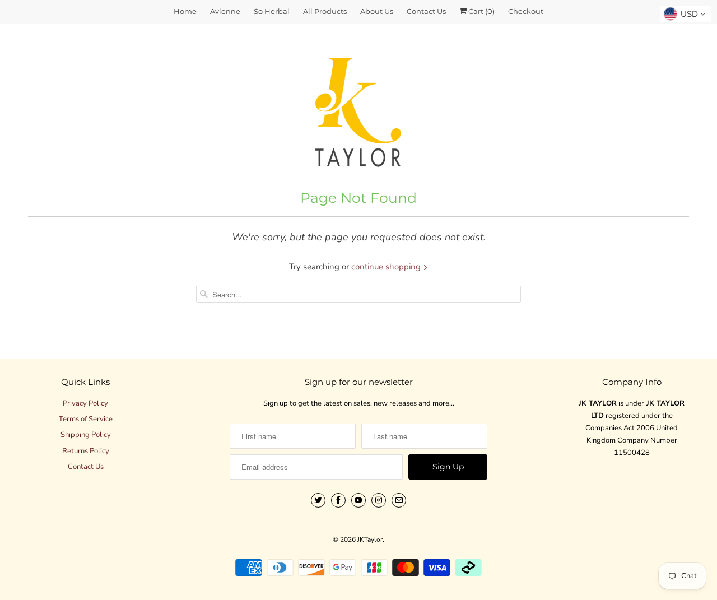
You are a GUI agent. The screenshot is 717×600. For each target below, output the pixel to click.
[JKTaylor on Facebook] (338, 500)
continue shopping (387, 266)
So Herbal (272, 11)
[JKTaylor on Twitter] (318, 500)
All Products (325, 11)
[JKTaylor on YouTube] (358, 500)
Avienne (225, 11)
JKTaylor (370, 539)
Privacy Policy (85, 403)
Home (185, 11)
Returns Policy (85, 451)
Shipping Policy (85, 435)
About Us (376, 11)
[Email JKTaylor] (399, 500)
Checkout (525, 11)
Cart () (481, 11)
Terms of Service (86, 419)
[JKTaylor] (358, 105)
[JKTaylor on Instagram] (378, 500)
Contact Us (426, 11)
